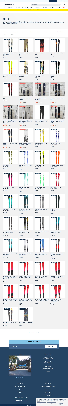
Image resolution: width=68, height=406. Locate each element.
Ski (4, 7)
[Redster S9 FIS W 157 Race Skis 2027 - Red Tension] (42, 268)
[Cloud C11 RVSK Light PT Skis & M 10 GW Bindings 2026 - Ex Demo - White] (26, 112)
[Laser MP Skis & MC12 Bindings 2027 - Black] (10, 245)
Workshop (51, 7)
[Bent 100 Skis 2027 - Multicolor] (26, 314)
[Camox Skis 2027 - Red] (57, 179)
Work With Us (48, 392)
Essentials (37, 7)
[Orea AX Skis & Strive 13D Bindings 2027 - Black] (10, 223)
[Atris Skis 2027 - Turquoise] (10, 201)
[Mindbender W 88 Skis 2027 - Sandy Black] (10, 45)
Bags (31, 7)
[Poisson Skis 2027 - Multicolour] (10, 89)
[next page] (38, 333)
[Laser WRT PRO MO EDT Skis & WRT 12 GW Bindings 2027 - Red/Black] (57, 245)
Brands (58, 7)
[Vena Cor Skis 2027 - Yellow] (42, 135)
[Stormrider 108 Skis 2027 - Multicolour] (57, 201)
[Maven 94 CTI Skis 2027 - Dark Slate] (10, 135)
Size (4, 34)
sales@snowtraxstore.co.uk (49, 386)
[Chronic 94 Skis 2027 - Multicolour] (26, 67)
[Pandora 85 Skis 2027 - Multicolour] (42, 67)
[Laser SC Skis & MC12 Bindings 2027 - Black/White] (26, 245)
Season (11, 34)
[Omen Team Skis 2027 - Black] (57, 45)
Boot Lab (45, 7)
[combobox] (46, 5)
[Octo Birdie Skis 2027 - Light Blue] (26, 157)
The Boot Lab (19, 397)
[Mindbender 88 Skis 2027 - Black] (42, 45)
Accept (41, 403)
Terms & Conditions (48, 394)
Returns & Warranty (20, 386)
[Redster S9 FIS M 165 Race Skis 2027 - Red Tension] (26, 268)
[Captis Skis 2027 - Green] (42, 179)
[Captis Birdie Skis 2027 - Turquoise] (26, 179)
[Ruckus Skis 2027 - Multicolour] (10, 67)
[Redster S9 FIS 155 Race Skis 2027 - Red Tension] (57, 268)
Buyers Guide (20, 388)
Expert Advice (20, 391)
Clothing (18, 7)
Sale (64, 7)
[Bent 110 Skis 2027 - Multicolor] (10, 314)
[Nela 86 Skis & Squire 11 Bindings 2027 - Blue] (26, 201)
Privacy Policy (48, 395)
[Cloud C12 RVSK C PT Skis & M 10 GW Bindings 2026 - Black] (42, 112)
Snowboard (10, 7)
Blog (20, 389)
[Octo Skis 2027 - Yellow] (42, 157)
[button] (64, 4)
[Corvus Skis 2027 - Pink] (10, 179)
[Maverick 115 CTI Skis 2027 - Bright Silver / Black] (26, 135)
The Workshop (19, 400)
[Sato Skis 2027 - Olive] (10, 157)
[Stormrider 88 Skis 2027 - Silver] (42, 201)
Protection (25, 7)
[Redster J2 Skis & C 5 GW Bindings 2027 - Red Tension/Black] (57, 291)
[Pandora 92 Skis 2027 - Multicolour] (57, 67)
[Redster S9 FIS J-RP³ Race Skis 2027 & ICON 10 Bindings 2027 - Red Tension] (10, 268)
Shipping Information (20, 385)
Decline (51, 403)
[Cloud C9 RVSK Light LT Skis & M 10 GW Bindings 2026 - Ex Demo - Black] (10, 112)
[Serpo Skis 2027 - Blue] (57, 135)
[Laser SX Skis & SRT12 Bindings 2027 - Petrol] (57, 223)
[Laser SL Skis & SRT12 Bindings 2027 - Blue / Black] (42, 245)
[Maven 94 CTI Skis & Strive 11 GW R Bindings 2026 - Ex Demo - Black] (57, 89)
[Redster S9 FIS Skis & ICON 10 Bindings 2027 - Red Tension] (10, 291)
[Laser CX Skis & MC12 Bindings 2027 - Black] (42, 223)
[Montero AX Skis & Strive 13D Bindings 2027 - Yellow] (26, 223)
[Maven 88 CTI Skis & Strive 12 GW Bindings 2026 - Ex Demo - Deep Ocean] (42, 89)
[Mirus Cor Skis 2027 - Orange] (57, 157)
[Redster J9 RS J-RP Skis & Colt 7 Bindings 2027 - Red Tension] (42, 291)
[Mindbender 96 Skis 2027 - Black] (26, 45)
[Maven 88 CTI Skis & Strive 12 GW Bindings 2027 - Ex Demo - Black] (57, 112)
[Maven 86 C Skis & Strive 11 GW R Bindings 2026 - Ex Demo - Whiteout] (26, 89)
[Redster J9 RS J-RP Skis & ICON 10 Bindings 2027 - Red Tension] (26, 291)
